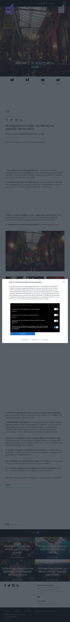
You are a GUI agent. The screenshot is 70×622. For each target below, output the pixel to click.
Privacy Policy (44, 339)
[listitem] (35, 305)
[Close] (64, 282)
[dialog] (35, 311)
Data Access (35, 339)
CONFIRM (23, 333)
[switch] (56, 309)
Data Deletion (25, 339)
